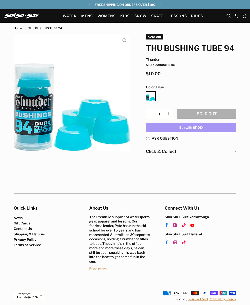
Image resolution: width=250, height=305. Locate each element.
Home (18, 28)
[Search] (228, 16)
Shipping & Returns (29, 234)
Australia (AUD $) (27, 297)
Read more (98, 269)
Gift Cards (22, 223)
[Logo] (21, 15)
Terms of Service (27, 245)
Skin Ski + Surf (198, 299)
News (18, 218)
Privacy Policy (25, 240)
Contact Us (23, 229)
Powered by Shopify (222, 299)
